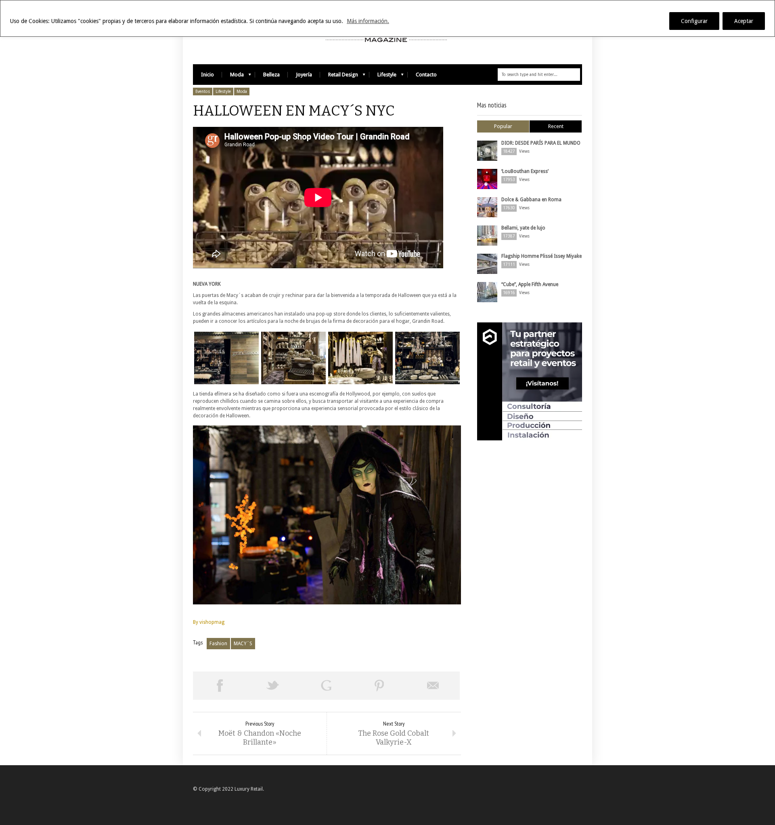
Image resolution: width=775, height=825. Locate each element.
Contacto (426, 75)
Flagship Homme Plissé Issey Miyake (541, 256)
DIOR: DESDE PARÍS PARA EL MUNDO (540, 143)
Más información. (368, 21)
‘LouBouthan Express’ (525, 171)
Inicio (207, 75)
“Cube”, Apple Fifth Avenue (529, 284)
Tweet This (273, 685)
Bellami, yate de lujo (523, 228)
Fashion (218, 643)
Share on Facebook (219, 685)
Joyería (304, 75)
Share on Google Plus (326, 685)
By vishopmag (208, 622)
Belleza (271, 75)
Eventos (202, 91)
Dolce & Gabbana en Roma (531, 199)
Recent (555, 126)
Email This (433, 685)
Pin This (379, 685)
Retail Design (339, 77)
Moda (233, 77)
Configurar (694, 21)
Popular (503, 126)
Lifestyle (382, 77)
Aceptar (743, 21)
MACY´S (243, 643)
